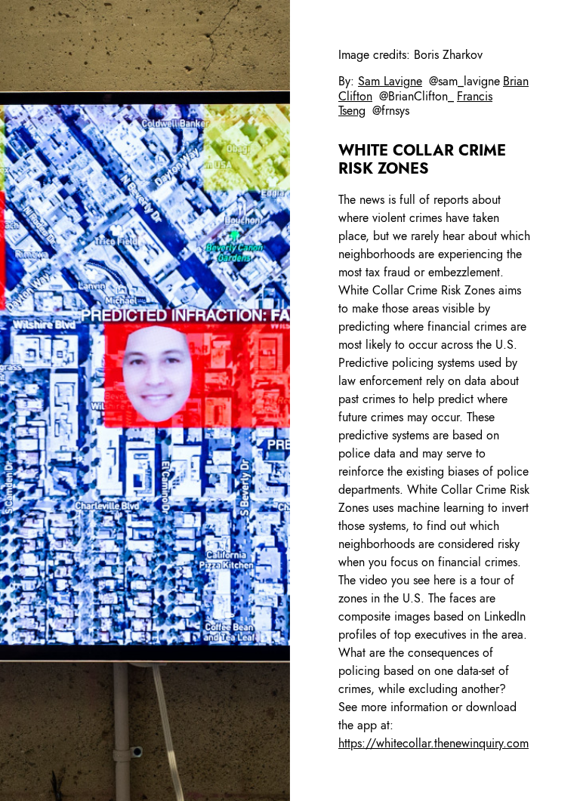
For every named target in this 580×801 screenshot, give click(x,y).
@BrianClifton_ (416, 96)
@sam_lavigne (464, 81)
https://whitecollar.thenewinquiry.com (433, 743)
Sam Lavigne (390, 81)
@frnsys (390, 110)
